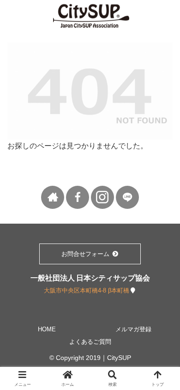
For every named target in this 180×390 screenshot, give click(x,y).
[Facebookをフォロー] (77, 197)
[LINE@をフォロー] (127, 197)
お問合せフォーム (86, 253)
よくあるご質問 (90, 341)
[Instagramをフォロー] (102, 197)
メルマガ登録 (133, 329)
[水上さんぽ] (52, 197)
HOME (47, 329)
